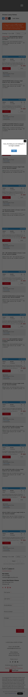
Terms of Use (13, 693)
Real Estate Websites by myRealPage (14, 668)
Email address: (8, 605)
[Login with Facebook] (3, 19)
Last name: (7, 598)
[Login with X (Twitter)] (9, 19)
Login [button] (16, 18)
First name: (7, 592)
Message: (6, 618)
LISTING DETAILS (6, 68)
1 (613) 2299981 (6, 75)
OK (20, 693)
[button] (3, 587)
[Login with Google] (6, 19)
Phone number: (8, 611)
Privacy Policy (14, 666)
